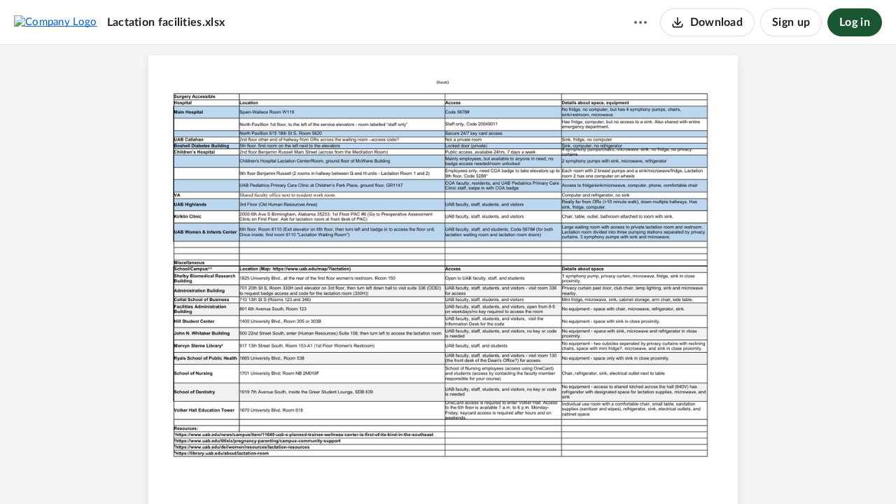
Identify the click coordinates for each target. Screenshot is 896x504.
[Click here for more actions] (640, 22)
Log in (854, 22)
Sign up (791, 22)
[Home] (55, 22)
